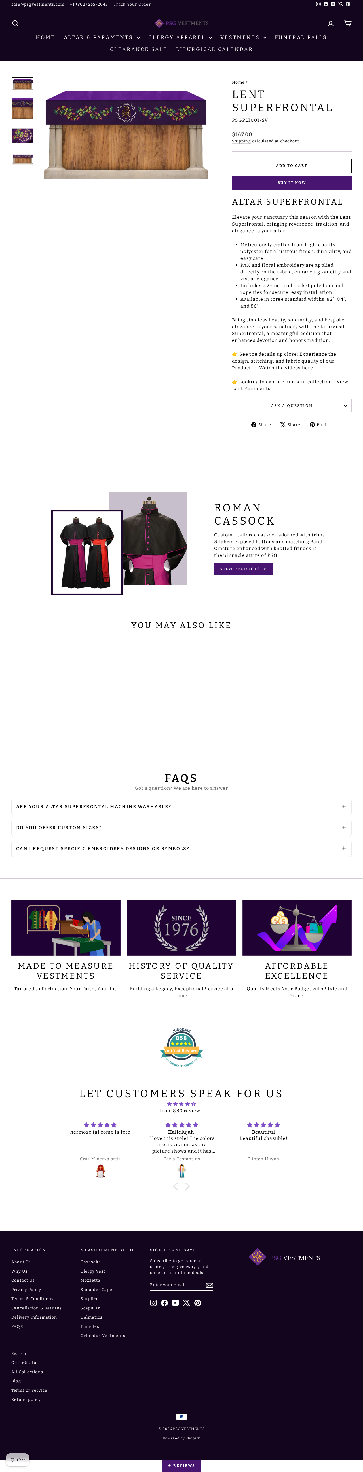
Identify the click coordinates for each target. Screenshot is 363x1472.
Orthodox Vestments (103, 1335)
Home (45, 37)
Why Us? (20, 1271)
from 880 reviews (181, 1110)
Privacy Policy (26, 1289)
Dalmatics (91, 1317)
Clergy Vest (93, 1271)
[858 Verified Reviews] (181, 1070)
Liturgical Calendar (214, 49)
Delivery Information (34, 1317)
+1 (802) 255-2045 (89, 4)
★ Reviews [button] (181, 1465)
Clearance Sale (139, 49)
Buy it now (292, 182)
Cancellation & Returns (36, 1308)
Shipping (241, 141)
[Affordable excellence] (297, 928)
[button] (177, 1186)
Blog (16, 1381)
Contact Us (23, 1280)
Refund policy (26, 1399)
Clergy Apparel (178, 37)
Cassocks (91, 1262)
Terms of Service (29, 1390)
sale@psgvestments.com (37, 4)
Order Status (25, 1362)
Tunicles (90, 1326)
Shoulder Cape (96, 1289)
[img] (181, 1103)
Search (18, 1353)
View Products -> (243, 569)
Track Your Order (132, 4)
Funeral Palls (301, 37)
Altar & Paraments (100, 37)
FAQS (17, 1326)
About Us (21, 1262)
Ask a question (292, 405)
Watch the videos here (286, 367)
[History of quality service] (181, 928)
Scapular (90, 1308)
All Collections (27, 1372)
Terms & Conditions (32, 1298)
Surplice (90, 1298)
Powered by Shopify (181, 1438)
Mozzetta (90, 1280)
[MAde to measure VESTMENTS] (66, 928)
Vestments (241, 37)
